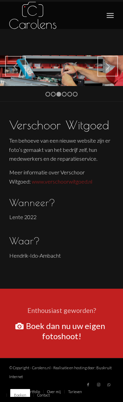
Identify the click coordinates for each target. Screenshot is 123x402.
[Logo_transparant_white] (51, 15)
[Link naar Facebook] (88, 384)
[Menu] (110, 15)
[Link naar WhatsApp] (109, 384)
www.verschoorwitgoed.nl (62, 181)
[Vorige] (15, 66)
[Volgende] (107, 66)
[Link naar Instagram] (98, 384)
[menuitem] (110, 15)
